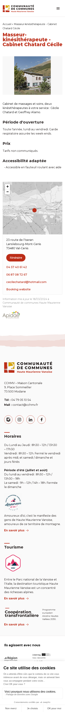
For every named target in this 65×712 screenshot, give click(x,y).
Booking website (18, 289)
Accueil (7, 24)
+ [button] (7, 186)
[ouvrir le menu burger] (58, 8)
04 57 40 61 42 (16, 267)
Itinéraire (16, 257)
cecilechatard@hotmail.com (26, 282)
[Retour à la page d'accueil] (18, 8)
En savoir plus (14, 530)
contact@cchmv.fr (25, 404)
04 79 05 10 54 (21, 400)
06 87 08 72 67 (16, 274)
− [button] (7, 192)
